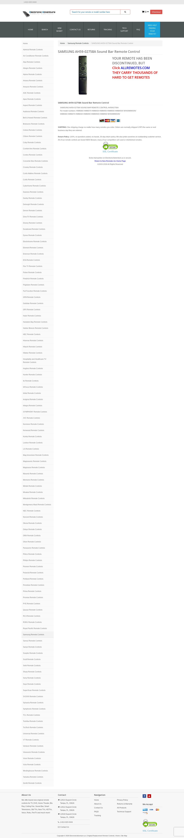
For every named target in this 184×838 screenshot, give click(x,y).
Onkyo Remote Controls (32, 529)
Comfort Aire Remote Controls (34, 149)
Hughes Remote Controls (33, 368)
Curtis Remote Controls (32, 180)
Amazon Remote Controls (33, 87)
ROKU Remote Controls (32, 622)
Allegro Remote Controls (32, 68)
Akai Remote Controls (31, 62)
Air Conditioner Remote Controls (35, 56)
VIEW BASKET (59, 29)
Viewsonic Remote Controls (34, 752)
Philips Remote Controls (32, 560)
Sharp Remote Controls (32, 672)
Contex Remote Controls (32, 155)
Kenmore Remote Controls (33, 424)
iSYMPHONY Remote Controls (35, 412)
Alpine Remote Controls (32, 74)
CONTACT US (75, 29)
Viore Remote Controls (32, 758)
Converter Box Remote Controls (35, 161)
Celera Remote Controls (32, 130)
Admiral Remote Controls (33, 50)
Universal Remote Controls (33, 734)
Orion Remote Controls (32, 542)
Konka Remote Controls (32, 437)
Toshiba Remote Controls (33, 721)
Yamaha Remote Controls (33, 777)
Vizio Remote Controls (32, 765)
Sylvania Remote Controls (33, 703)
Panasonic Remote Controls (34, 548)
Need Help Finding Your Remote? (152, 29)
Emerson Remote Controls (33, 254)
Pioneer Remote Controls (33, 567)
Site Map (124, 836)
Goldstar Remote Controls (33, 303)
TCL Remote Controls (31, 715)
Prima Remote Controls (32, 591)
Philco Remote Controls (32, 554)
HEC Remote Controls (31, 334)
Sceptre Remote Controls (33, 653)
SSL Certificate (110, 151)
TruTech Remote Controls (33, 727)
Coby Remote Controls (32, 142)
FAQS (96, 812)
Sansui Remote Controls (32, 641)
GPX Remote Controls (31, 310)
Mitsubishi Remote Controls (34, 498)
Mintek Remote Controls (32, 486)
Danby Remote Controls (32, 198)
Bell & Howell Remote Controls (35, 118)
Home (30, 29)
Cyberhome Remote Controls (34, 186)
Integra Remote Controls (32, 406)
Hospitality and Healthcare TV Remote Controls (34, 360)
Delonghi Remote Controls (33, 204)
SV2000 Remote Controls (33, 697)
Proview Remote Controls (33, 597)
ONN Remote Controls (32, 536)
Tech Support (124, 29)
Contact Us (64, 827)
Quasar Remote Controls (32, 610)
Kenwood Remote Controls (33, 430)
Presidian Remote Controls (33, 585)
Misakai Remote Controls (33, 492)
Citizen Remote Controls (32, 136)
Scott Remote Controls (32, 659)
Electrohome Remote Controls (35, 242)
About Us (97, 804)
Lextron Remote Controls (33, 443)
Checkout (156, 12)
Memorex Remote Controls (33, 480)
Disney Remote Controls (32, 223)
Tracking (108, 29)
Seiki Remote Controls (32, 666)
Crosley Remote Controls (33, 167)
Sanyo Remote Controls (32, 647)
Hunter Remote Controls (32, 375)
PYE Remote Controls (31, 604)
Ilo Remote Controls (31, 381)
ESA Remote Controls (31, 260)
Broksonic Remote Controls (33, 124)
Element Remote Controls (33, 248)
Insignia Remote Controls (33, 399)
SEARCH (45, 29)
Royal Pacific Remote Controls (35, 628)
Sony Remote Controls (32, 678)
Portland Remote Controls (33, 579)
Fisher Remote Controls (32, 272)
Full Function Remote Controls (35, 291)
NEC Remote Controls (31, 511)
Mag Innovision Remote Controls (36, 455)
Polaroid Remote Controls (33, 573)
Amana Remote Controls (32, 81)
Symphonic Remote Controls (34, 709)
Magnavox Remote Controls (34, 467)
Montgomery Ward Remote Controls (37, 505)
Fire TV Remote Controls (32, 266)
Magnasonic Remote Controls (34, 461)
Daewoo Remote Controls (33, 192)
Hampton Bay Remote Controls (35, 322)
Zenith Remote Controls (32, 783)
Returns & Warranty (124, 804)
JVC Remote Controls (31, 418)
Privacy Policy (122, 800)
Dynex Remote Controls (32, 235)
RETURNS (91, 29)
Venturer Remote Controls (33, 746)
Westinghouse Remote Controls (35, 771)
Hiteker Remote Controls (32, 353)
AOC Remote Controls (31, 93)
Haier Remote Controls (32, 316)
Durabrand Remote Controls (34, 229)
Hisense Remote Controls (33, 341)
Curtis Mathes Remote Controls (35, 173)
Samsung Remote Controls (33, 635)
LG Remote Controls (31, 449)
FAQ (138, 29)
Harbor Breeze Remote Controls (35, 328)
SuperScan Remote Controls (34, 690)
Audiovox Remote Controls (33, 112)
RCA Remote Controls (31, 616)
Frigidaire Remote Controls (33, 285)
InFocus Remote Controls (33, 387)
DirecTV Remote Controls (33, 217)
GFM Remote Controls (31, 297)
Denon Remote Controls (32, 211)
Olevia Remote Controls (32, 523)
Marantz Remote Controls (33, 474)
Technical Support (124, 812)
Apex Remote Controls (32, 99)
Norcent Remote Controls (33, 517)
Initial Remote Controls (32, 393)
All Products (121, 808)
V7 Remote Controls (31, 740)
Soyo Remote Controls (32, 684)
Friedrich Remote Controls (33, 279)
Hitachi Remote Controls (32, 347)
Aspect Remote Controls (32, 105)
